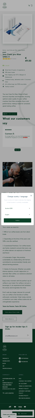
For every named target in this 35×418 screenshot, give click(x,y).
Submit (17, 220)
